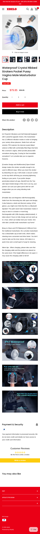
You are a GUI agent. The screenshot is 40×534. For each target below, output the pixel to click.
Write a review (20, 460)
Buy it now (20, 112)
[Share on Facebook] (24, 119)
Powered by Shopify (8, 529)
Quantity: (5, 97)
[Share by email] (36, 119)
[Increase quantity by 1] (25, 97)
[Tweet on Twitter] (32, 119)
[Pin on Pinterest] (28, 119)
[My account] (32, 9)
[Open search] (27, 9)
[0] (36, 9)
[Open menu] (3, 9)
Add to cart (20, 105)
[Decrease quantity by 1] (12, 97)
